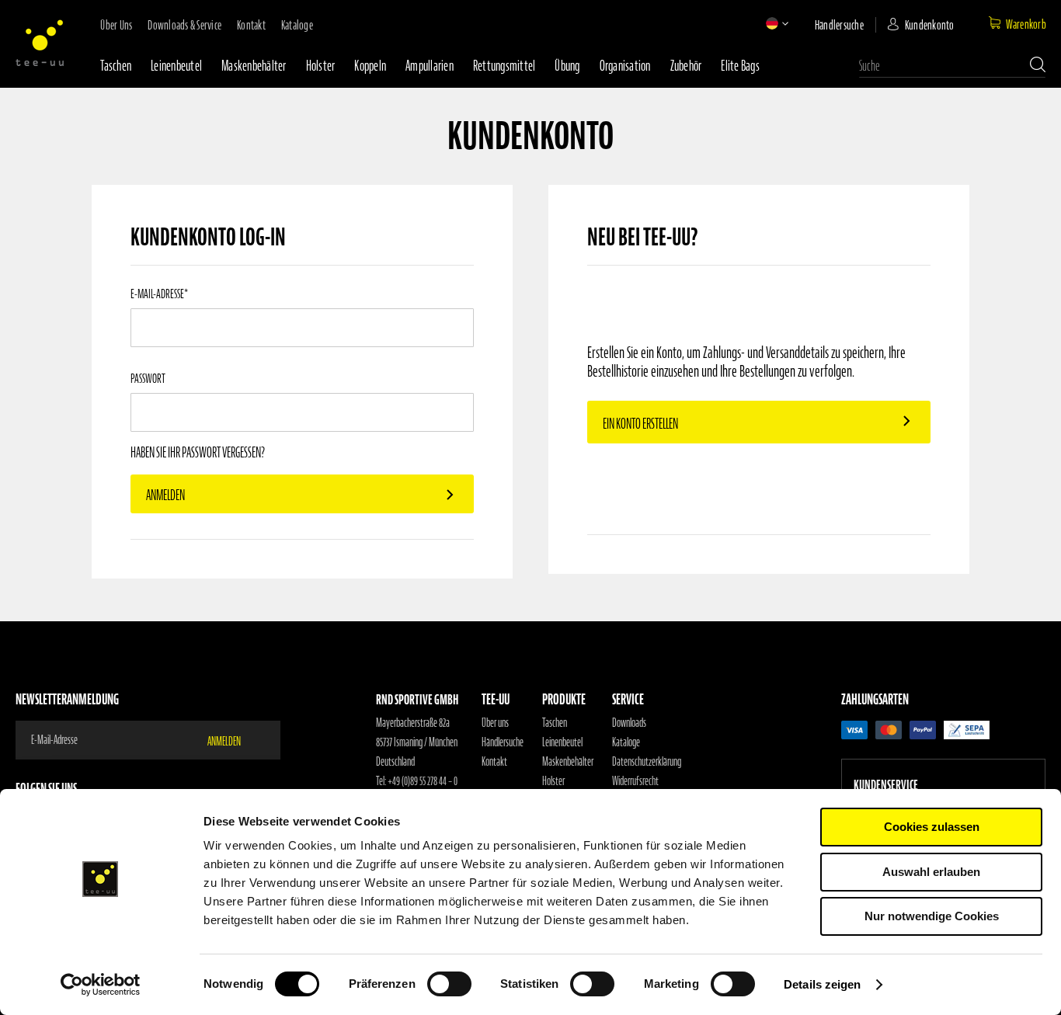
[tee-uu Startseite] (40, 42)
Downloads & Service (184, 24)
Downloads (629, 723)
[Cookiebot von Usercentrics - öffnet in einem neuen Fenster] (101, 984)
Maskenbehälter (254, 65)
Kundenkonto (930, 24)
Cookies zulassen (931, 826)
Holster (321, 65)
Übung (567, 65)
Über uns (116, 24)
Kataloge (297, 24)
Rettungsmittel (504, 65)
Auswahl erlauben (931, 871)
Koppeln (370, 65)
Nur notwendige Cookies (931, 916)
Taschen (115, 65)
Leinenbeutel (176, 65)
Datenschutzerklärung (646, 762)
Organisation (625, 65)
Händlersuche (839, 24)
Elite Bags (740, 65)
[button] (772, 23)
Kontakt (251, 24)
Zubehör (686, 65)
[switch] (449, 985)
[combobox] (952, 66)
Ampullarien (429, 65)
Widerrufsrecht (635, 781)
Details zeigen (822, 984)
